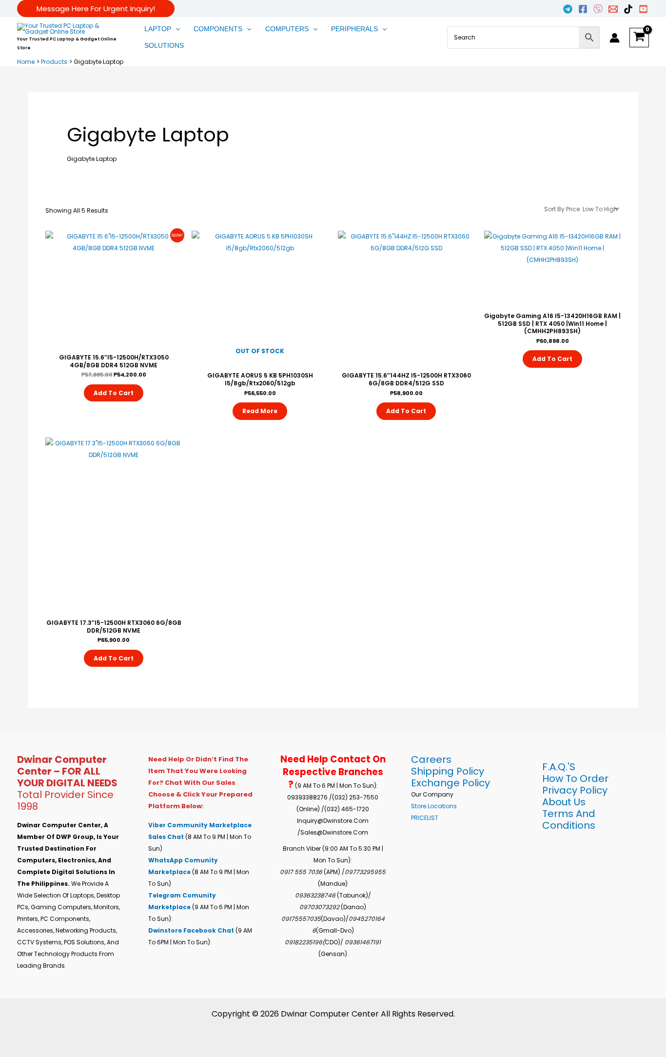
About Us (564, 802)
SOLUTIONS (164, 45)
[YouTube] (643, 9)
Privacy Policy (574, 790)
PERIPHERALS (354, 29)
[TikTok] (628, 9)
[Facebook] (582, 9)
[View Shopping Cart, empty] (639, 37)
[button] (96, 8)
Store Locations (434, 806)
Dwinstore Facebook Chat (191, 930)
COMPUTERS (287, 29)
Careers (431, 759)
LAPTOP (157, 29)
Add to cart (114, 393)
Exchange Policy (450, 783)
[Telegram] (567, 9)
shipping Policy (447, 771)
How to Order (575, 778)
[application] (175, 29)
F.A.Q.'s (558, 767)
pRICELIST (424, 818)
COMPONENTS (218, 29)
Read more (259, 411)
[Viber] (598, 9)
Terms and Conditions (568, 819)
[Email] (613, 9)
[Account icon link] (614, 38)
